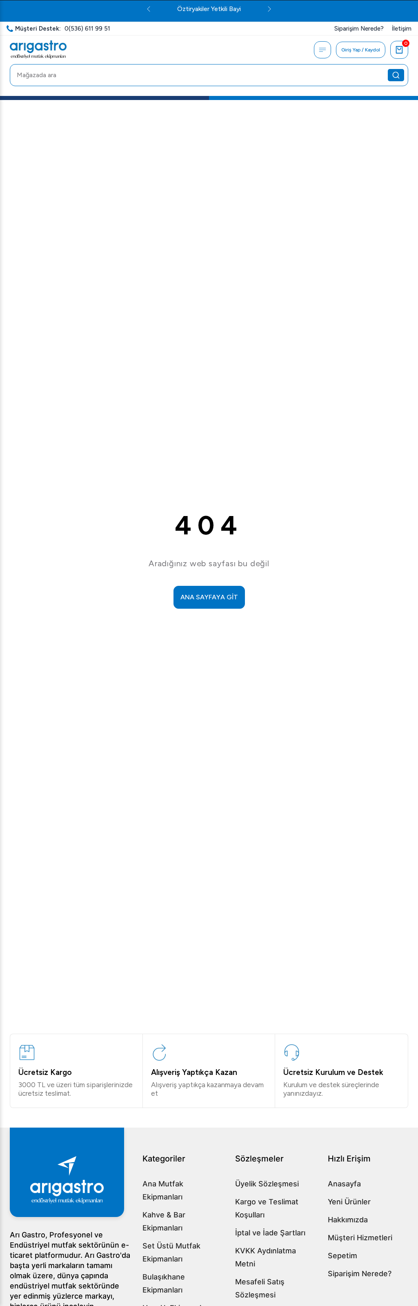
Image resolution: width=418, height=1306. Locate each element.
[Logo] (38, 49)
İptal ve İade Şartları (270, 1232)
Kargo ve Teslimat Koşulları (266, 1208)
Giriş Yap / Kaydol (360, 50)
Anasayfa (344, 1183)
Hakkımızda (348, 1219)
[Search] (396, 75)
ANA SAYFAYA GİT (209, 597)
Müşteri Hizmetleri (360, 1237)
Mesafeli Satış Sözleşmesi (260, 1288)
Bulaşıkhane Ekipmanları (163, 1283)
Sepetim (342, 1255)
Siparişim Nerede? (359, 1273)
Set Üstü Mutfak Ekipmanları (171, 1252)
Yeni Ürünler (349, 1201)
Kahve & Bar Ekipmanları (163, 1221)
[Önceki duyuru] (148, 8)
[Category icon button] (322, 49)
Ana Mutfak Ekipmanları (162, 1190)
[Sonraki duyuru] (269, 8)
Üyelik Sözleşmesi (267, 1183)
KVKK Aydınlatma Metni (265, 1257)
